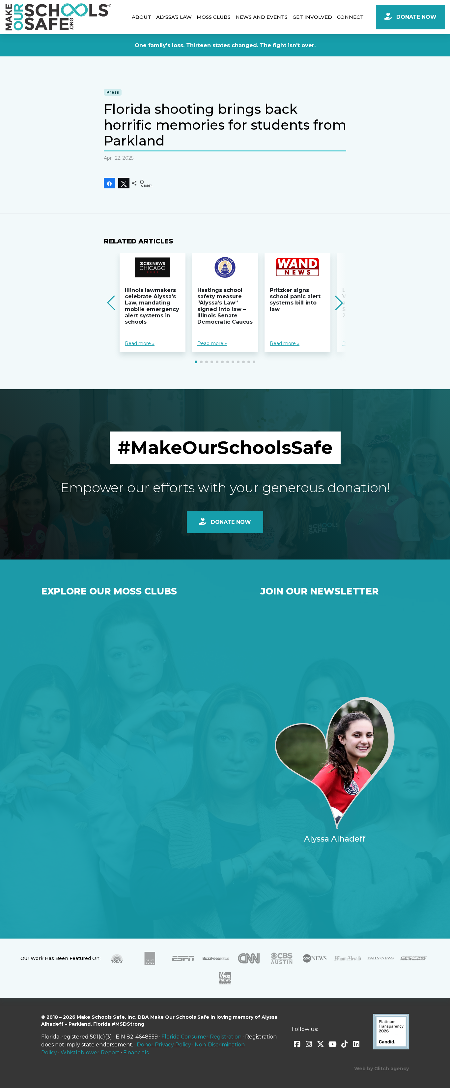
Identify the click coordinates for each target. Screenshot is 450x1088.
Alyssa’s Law (174, 17)
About (141, 17)
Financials (136, 1052)
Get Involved (312, 17)
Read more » (140, 343)
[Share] (109, 183)
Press (112, 92)
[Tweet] (124, 183)
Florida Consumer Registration (201, 1037)
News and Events (262, 17)
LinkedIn (356, 1044)
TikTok (344, 1044)
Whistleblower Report (90, 1052)
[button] (196, 362)
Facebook (297, 1044)
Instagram (308, 1044)
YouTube (332, 1044)
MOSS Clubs (214, 17)
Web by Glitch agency (381, 1069)
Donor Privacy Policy (164, 1044)
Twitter (320, 1044)
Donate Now (415, 17)
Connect (350, 17)
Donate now (230, 522)
